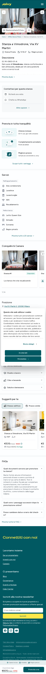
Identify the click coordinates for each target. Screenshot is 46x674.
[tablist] (22, 406)
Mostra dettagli (28, 344)
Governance (8, 580)
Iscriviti (23, 616)
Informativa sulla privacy (26, 642)
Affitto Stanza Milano (14, 37)
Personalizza (22, 359)
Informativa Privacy (11, 625)
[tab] (12, 406)
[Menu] (42, 4)
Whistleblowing (9, 650)
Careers (6, 564)
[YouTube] (16, 630)
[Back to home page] (6, 4)
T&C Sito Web (8, 642)
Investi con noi (9, 559)
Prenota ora (33, 669)
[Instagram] (10, 630)
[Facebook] (5, 630)
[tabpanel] (23, 432)
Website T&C (8, 623)
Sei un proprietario (10, 555)
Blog (5, 576)
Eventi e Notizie (10, 585)
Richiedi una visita (16, 94)
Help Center (8, 589)
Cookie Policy (8, 646)
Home (4, 37)
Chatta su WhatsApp (16, 100)
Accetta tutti (23, 353)
